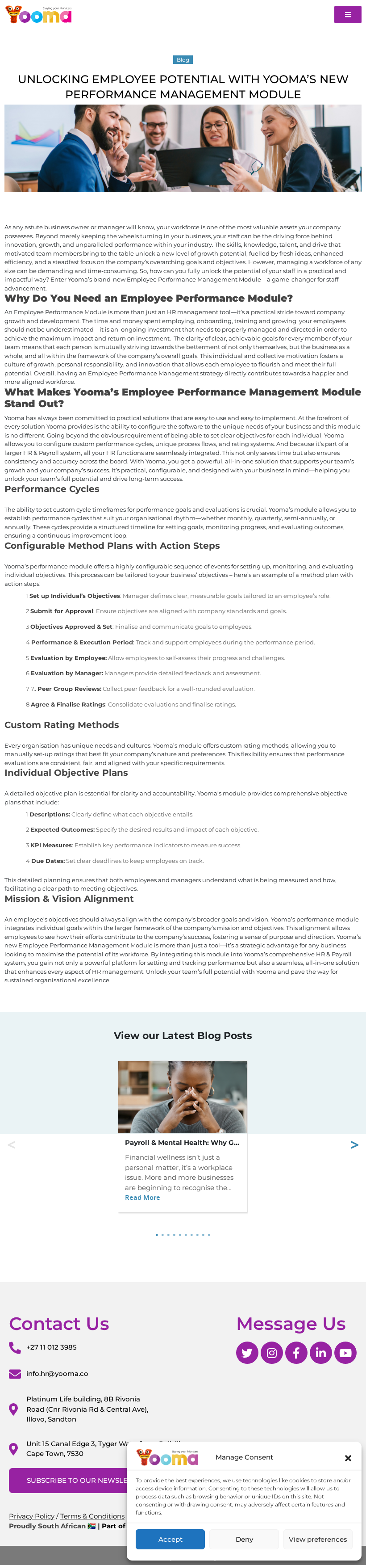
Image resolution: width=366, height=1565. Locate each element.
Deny (244, 1539)
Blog (183, 59)
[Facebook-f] (296, 1353)
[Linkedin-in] (321, 1353)
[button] (348, 1457)
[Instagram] (272, 1353)
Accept (170, 1539)
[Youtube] (345, 1353)
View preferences (318, 1539)
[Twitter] (247, 1353)
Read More (142, 1197)
